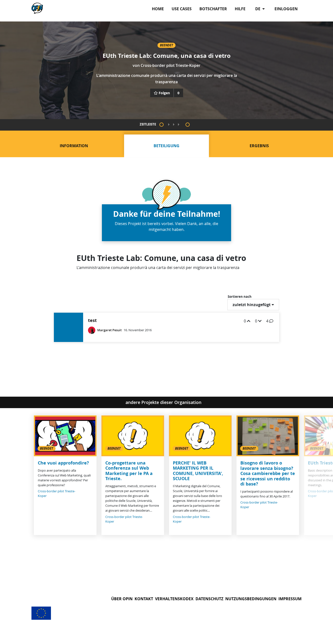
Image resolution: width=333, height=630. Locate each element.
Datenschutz (209, 598)
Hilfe (240, 8)
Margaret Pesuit (109, 330)
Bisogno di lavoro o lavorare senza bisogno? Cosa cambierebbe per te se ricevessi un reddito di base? (267, 473)
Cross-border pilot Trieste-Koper (170, 65)
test (92, 320)
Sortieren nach (240, 296)
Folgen (164, 93)
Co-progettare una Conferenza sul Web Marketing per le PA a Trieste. (129, 471)
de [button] (258, 8)
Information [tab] (74, 145)
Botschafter (213, 8)
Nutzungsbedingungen (250, 598)
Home (158, 8)
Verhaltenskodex (174, 598)
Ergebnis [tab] (259, 145)
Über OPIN (122, 598)
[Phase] (161, 125)
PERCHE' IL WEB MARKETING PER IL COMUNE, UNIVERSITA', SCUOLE (198, 471)
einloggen (286, 8)
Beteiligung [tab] (166, 145)
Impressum (290, 598)
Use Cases (182, 8)
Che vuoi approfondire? (63, 463)
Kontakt (144, 598)
